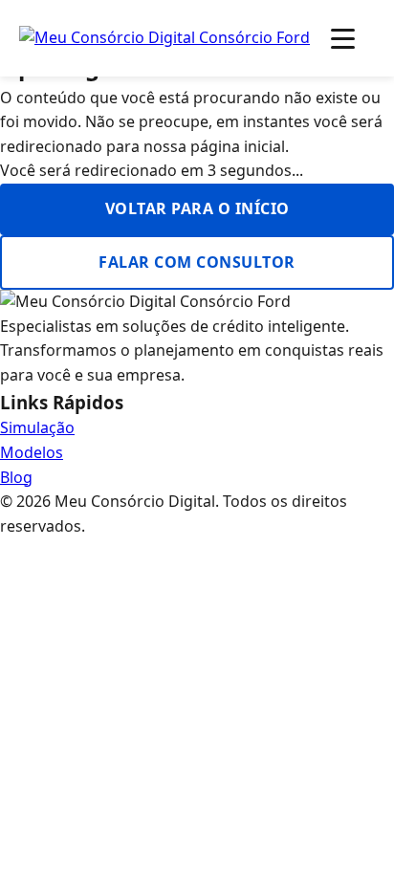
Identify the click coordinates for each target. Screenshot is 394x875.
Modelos (31, 452)
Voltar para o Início (197, 208)
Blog (16, 477)
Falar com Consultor (197, 262)
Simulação (37, 427)
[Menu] (343, 39)
